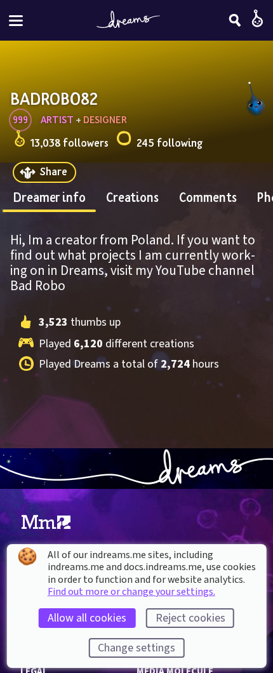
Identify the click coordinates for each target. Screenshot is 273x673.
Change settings (136, 648)
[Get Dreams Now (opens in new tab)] (136, 468)
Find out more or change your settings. (131, 592)
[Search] (235, 20)
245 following (169, 142)
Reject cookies (190, 618)
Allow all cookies (87, 618)
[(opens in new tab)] (46, 522)
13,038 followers (69, 142)
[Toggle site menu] (16, 20)
